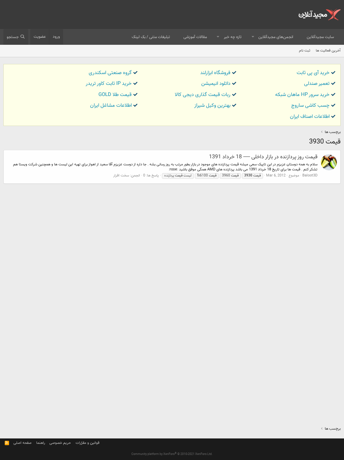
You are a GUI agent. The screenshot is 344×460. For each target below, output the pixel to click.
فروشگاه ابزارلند (215, 73)
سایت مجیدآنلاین (320, 37)
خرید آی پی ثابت (313, 73)
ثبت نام (304, 51)
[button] (253, 37)
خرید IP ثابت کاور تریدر (109, 84)
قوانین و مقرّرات (87, 443)
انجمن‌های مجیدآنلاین (275, 37)
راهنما (40, 443)
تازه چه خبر (233, 37)
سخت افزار (121, 175)
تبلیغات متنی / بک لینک (151, 37)
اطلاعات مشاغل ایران (111, 105)
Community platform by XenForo (172, 454)
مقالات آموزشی (195, 37)
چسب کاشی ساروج (310, 105)
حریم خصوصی (60, 443)
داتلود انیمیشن (215, 84)
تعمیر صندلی (317, 84)
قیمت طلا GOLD (115, 95)
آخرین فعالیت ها (328, 51)
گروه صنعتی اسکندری (110, 73)
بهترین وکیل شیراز (212, 105)
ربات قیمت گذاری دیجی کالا (202, 95)
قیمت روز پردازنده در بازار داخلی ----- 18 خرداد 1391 (263, 157)
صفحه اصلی (22, 443)
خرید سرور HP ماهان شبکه (302, 95)
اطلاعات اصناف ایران (310, 117)
